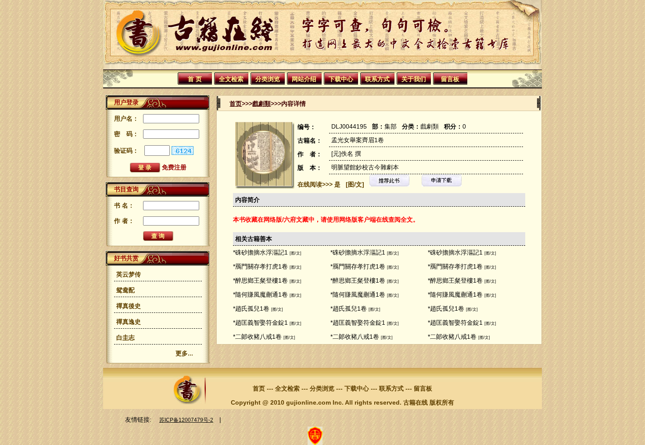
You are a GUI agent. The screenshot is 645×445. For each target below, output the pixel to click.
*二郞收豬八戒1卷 (257, 336)
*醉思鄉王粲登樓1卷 (260, 280)
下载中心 (341, 79)
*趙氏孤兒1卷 (251, 308)
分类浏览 (267, 79)
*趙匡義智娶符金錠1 (260, 322)
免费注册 (174, 167)
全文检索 (231, 79)
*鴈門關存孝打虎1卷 (260, 266)
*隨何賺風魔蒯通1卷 (260, 294)
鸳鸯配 (125, 290)
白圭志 (125, 337)
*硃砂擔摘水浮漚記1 (260, 252)
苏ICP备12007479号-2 (186, 420)
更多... (184, 353)
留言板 (450, 79)
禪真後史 (128, 305)
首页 (235, 103)
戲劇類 (261, 103)
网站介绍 (304, 79)
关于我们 (413, 79)
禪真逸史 (128, 321)
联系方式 (377, 79)
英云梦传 (128, 274)
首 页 (195, 79)
